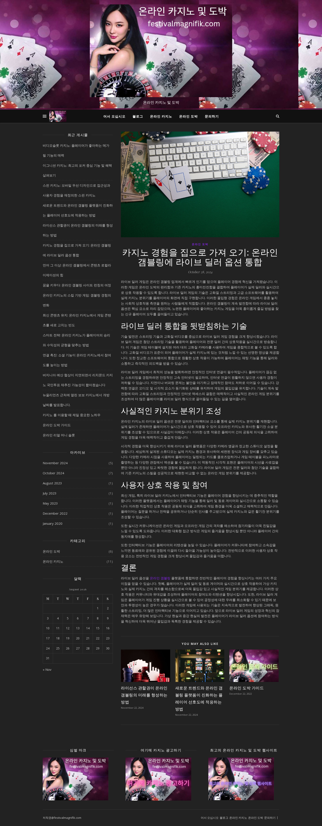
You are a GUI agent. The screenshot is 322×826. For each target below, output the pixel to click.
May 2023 (50, 503)
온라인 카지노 (161, 116)
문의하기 (212, 116)
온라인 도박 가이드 (57, 425)
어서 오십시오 (114, 116)
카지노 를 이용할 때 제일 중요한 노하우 (72, 415)
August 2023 (52, 483)
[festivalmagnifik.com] (161, 50)
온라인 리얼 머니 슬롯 (59, 435)
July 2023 (50, 493)
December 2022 (55, 513)
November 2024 (55, 463)
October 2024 (53, 473)
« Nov (47, 669)
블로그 (138, 116)
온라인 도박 (188, 116)
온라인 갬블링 (160, 578)
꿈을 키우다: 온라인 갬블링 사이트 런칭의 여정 (77, 285)
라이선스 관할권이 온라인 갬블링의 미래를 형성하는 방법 (144, 695)
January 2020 (52, 523)
